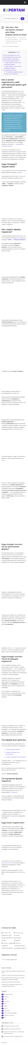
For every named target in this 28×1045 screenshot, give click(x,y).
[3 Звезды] (3, 959)
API (5, 1017)
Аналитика (7, 1010)
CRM (5, 1003)
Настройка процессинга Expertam (12, 1029)
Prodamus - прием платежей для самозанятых (13, 975)
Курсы (5, 1008)
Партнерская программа (10, 1013)
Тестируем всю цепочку (9, 70)
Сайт (5, 999)
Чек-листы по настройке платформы (10, 46)
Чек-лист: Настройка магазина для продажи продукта (20, 945)
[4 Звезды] (4, 959)
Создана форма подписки (13, 749)
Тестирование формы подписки (13, 72)
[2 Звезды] (2, 959)
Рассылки (6, 1001)
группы (20, 172)
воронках (20, 236)
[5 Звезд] (5, 959)
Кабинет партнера (9, 1015)
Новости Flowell (6, 968)
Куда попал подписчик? (11, 74)
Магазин (6, 996)
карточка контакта (7, 863)
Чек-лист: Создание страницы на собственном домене (8, 945)
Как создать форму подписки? (11, 61)
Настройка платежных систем (11, 1026)
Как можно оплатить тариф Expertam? (13, 1036)
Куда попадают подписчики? (10, 59)
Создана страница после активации (16, 757)
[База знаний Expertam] (14, 10)
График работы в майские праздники (11, 982)
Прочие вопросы (12, 37)
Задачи (6, 1006)
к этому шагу (13, 792)
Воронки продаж (8, 994)
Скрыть (18, 52)
